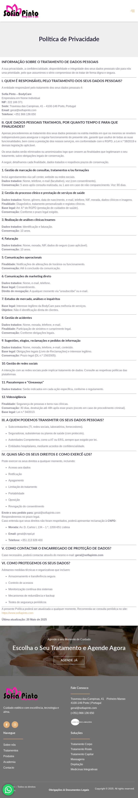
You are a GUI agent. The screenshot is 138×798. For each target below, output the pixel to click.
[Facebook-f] (6, 724)
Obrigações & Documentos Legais (69, 789)
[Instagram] (15, 724)
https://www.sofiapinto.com (17, 613)
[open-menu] (132, 11)
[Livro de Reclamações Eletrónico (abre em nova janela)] (96, 722)
